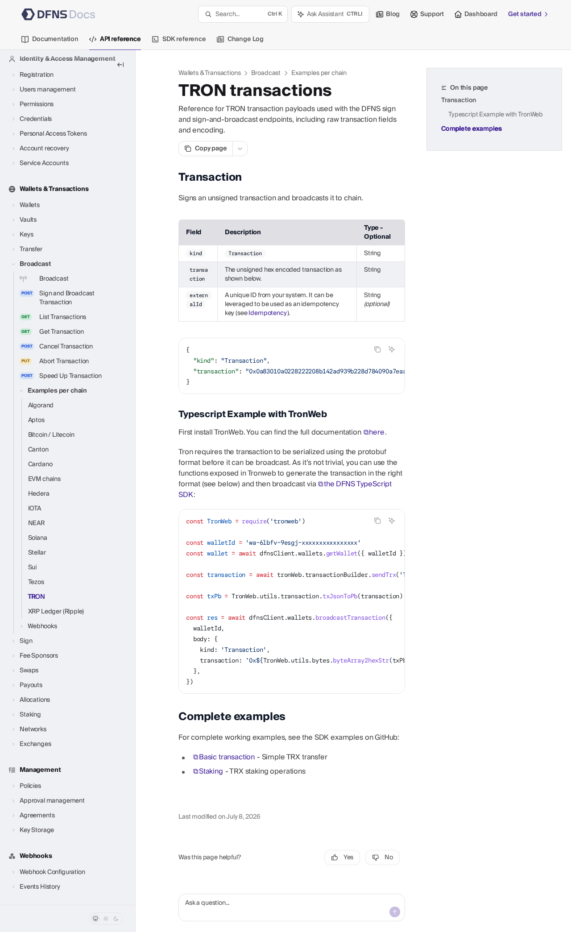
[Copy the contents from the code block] (377, 349)
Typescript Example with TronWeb (495, 114)
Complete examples (471, 129)
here (376, 432)
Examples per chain (319, 73)
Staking (211, 771)
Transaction (458, 100)
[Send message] (394, 912)
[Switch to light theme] (105, 918)
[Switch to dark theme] (116, 918)
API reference (120, 39)
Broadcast (266, 73)
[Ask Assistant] (391, 349)
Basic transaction (227, 757)
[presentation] (67, 477)
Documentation (55, 39)
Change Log (246, 39)
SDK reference (184, 39)
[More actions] (240, 148)
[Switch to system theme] (95, 918)
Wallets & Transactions (209, 73)
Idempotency (267, 313)
